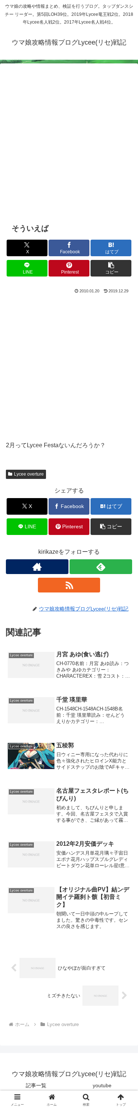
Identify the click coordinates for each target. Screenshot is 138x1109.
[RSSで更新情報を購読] (69, 585)
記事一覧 (36, 1085)
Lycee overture (29, 474)
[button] (111, 268)
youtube (102, 1085)
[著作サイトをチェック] (37, 566)
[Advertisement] (69, 147)
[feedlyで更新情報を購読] (101, 566)
